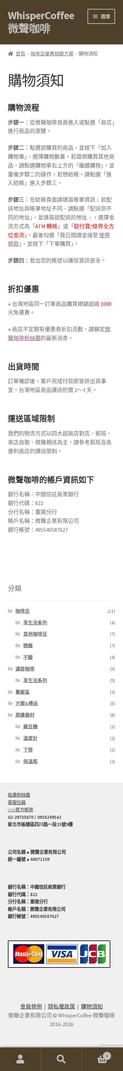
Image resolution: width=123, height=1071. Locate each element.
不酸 (28, 657)
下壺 (28, 750)
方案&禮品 (26, 703)
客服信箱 (17, 802)
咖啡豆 (22, 611)
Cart (95, 1053)
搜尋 (61, 1059)
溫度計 (30, 738)
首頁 (20, 54)
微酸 (28, 645)
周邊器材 (25, 715)
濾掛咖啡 (25, 669)
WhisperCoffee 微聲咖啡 (41, 22)
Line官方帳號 (20, 810)
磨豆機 (30, 726)
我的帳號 (20, 1059)
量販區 (22, 692)
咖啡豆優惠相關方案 (51, 54)
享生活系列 (35, 623)
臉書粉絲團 (19, 795)
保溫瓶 (30, 761)
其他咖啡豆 (35, 634)
